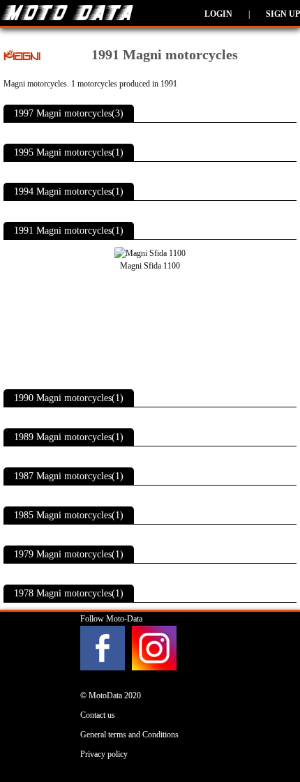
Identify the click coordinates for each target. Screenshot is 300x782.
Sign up (283, 14)
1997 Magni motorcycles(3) (68, 113)
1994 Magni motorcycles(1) (68, 191)
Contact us (97, 715)
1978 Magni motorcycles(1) (68, 593)
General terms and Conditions (129, 734)
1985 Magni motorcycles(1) (68, 515)
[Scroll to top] (271, 730)
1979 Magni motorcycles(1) (68, 554)
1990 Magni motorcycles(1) (68, 398)
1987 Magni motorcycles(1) (68, 476)
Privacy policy (104, 754)
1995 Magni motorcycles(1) (68, 152)
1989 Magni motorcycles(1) (68, 437)
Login (218, 14)
